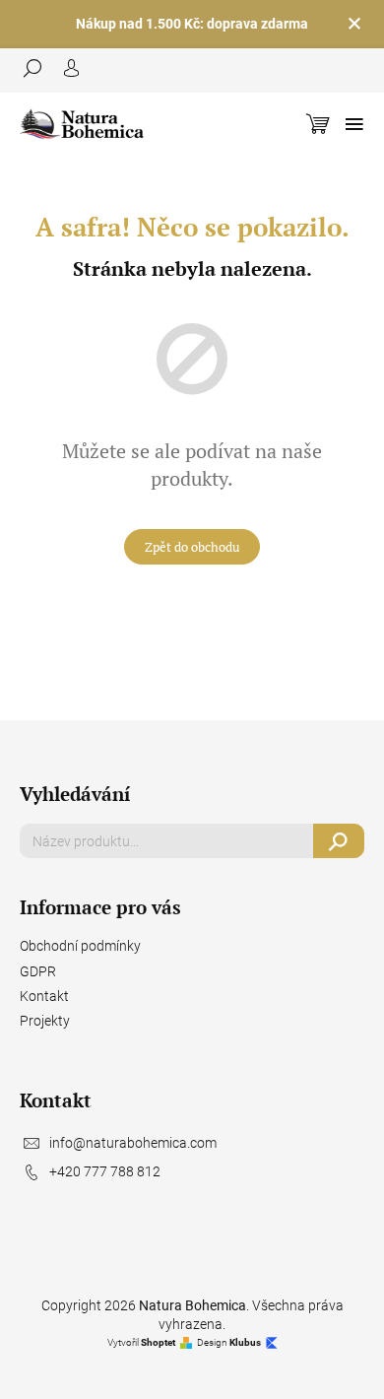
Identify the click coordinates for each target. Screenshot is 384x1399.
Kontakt (44, 996)
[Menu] (354, 124)
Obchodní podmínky (80, 946)
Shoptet (158, 1342)
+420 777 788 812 (104, 1171)
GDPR (38, 971)
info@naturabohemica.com (133, 1143)
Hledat (339, 841)
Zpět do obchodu (192, 547)
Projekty (45, 1021)
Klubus (245, 1342)
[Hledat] (39, 68)
